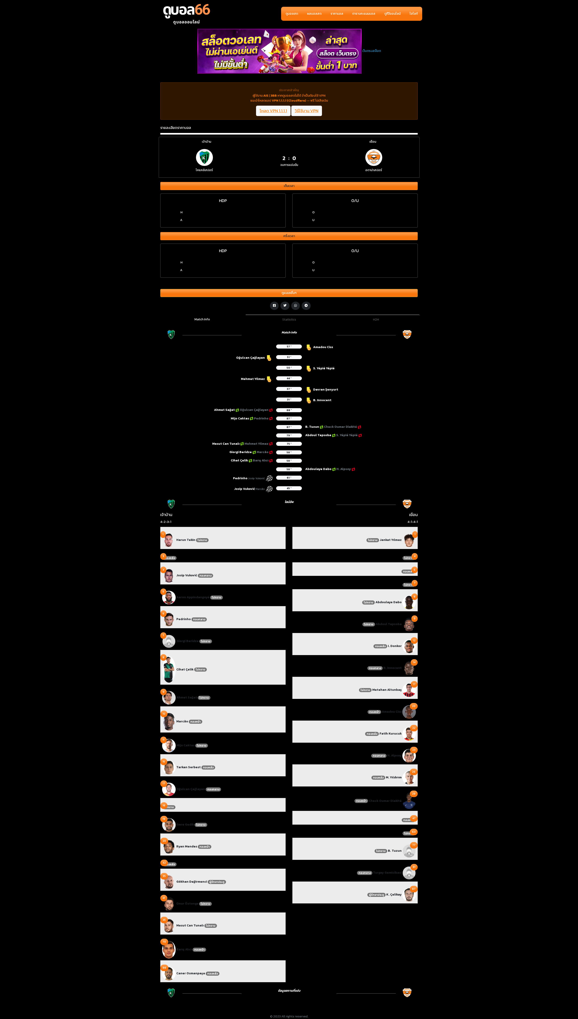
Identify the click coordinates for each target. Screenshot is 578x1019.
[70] (169, 949)
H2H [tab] (376, 319)
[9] (169, 697)
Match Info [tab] (202, 319)
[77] (409, 850)
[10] (169, 721)
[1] (169, 540)
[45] (169, 925)
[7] (169, 641)
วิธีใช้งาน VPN (306, 111)
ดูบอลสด (292, 13)
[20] (169, 846)
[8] (169, 669)
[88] (169, 973)
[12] (409, 646)
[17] (169, 789)
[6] (169, 619)
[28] (409, 800)
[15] (169, 767)
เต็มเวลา (289, 186)
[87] (409, 894)
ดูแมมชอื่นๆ (289, 293)
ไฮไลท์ (414, 13)
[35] (169, 881)
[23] (409, 755)
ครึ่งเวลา (289, 236)
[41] (169, 903)
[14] (409, 667)
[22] (409, 733)
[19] (169, 824)
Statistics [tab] (289, 319)
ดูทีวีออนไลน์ (392, 13)
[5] (169, 597)
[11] (169, 745)
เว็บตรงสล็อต (371, 51)
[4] (169, 575)
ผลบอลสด (314, 13)
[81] (409, 872)
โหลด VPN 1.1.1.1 (273, 111)
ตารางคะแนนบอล (363, 13)
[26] (409, 777)
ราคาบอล (337, 13)
